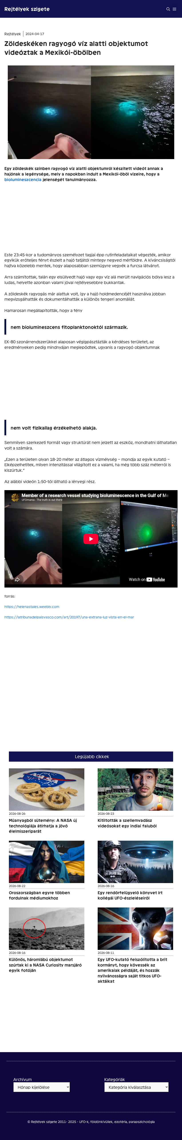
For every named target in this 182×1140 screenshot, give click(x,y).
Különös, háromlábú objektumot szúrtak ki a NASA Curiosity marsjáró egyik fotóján (45, 964)
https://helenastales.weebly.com (31, 606)
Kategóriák (114, 1079)
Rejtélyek (12, 34)
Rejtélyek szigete (27, 9)
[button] (168, 8)
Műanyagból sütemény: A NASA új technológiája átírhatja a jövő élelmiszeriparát (43, 825)
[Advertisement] (91, 219)
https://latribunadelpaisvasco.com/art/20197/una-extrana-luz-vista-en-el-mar (69, 617)
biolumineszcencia (23, 179)
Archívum (22, 1079)
